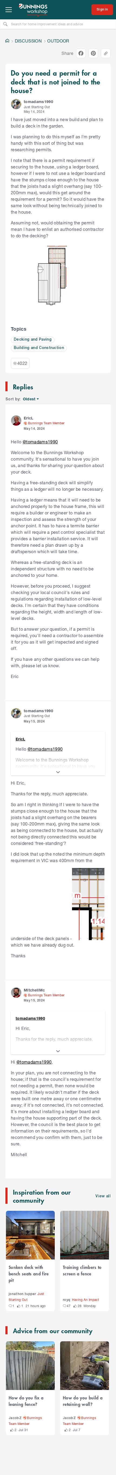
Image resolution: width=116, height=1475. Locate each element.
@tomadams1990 (40, 441)
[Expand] (58, 772)
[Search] (5, 24)
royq (66, 1299)
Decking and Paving (33, 339)
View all (103, 1196)
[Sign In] (102, 9)
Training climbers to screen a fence (82, 1270)
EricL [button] (28, 418)
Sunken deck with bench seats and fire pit (29, 1273)
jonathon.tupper (22, 1294)
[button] (16, 104)
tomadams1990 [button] (38, 101)
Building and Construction (39, 348)
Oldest (29, 399)
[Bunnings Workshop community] (33, 9)
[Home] (7, 41)
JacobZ (15, 1418)
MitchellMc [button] (34, 990)
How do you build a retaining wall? (83, 1400)
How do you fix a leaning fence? (26, 1400)
